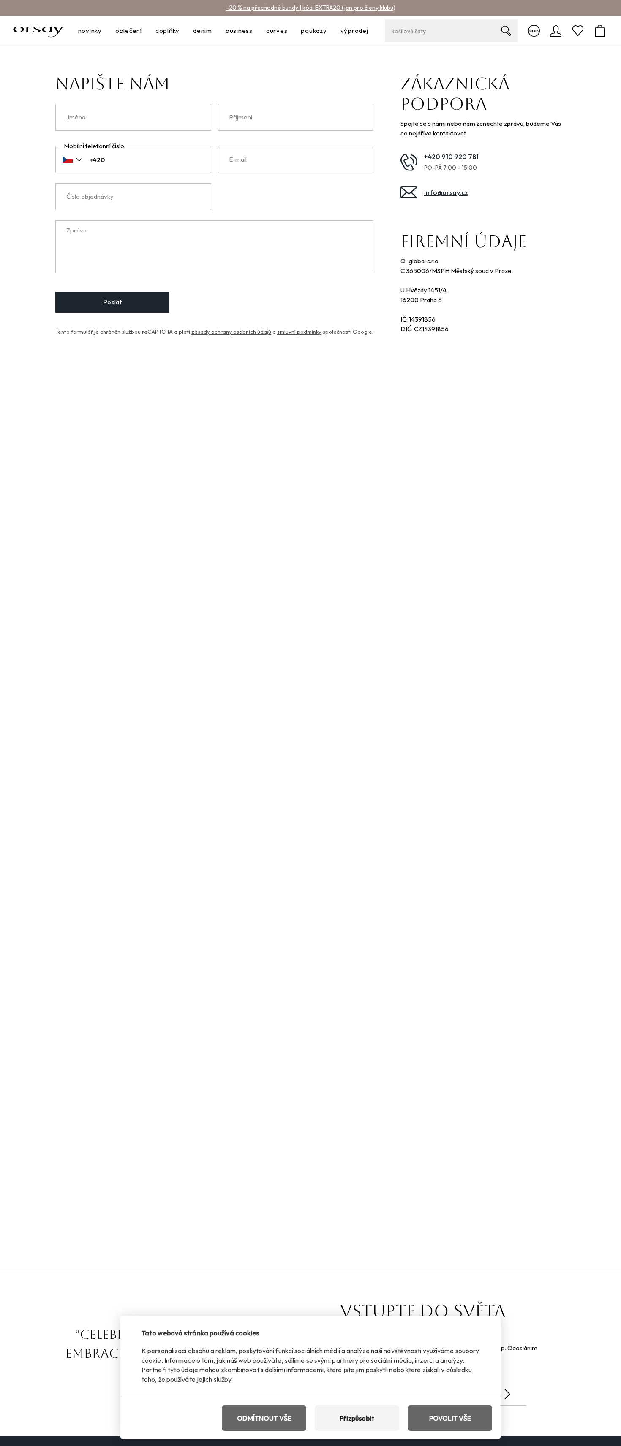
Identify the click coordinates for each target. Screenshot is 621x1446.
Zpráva (76, 230)
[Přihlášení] (556, 31)
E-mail (238, 159)
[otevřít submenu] (104, 31)
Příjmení (240, 117)
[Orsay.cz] (38, 31)
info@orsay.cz (446, 192)
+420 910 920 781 (451, 156)
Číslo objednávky (90, 196)
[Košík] (600, 31)
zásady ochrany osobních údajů (231, 331)
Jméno (76, 117)
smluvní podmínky (299, 331)
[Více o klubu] (534, 31)
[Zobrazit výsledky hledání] (506, 31)
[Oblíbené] (578, 31)
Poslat (112, 302)
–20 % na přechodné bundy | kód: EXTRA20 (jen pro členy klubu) (310, 7)
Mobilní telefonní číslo (94, 146)
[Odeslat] (507, 1394)
